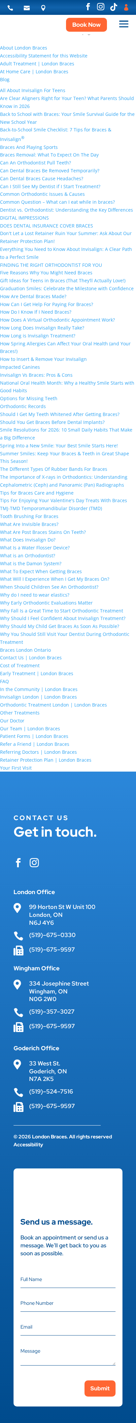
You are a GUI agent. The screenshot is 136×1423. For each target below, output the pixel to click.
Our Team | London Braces (30, 728)
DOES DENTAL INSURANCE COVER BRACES (46, 226)
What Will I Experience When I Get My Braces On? (54, 579)
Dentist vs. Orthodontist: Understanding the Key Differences (66, 210)
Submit (100, 1388)
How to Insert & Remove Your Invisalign (43, 359)
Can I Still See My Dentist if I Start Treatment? (50, 186)
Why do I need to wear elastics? (34, 595)
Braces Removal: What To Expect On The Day (49, 155)
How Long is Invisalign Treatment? (37, 335)
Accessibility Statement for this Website (43, 55)
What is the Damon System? (30, 563)
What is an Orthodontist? (27, 555)
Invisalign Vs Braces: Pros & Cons (36, 375)
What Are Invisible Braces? (29, 524)
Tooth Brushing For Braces (29, 516)
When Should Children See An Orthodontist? (49, 587)
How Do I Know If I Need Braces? (35, 312)
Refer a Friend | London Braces (34, 744)
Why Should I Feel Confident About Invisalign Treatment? (62, 618)
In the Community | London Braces (39, 689)
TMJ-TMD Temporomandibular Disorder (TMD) (51, 508)
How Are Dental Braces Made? (33, 296)
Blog (5, 79)
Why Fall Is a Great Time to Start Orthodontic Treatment (61, 610)
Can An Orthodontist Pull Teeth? (35, 162)
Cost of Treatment (20, 665)
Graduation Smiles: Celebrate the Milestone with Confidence (67, 288)
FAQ (4, 681)
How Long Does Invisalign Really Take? (42, 328)
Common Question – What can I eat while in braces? (57, 202)
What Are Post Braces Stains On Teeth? (43, 532)
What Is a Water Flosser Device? (35, 547)
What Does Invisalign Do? (27, 540)
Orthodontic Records (23, 406)
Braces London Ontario (25, 650)
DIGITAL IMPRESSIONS (24, 218)
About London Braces (23, 48)
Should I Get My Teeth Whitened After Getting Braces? (59, 414)
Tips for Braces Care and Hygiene (37, 493)
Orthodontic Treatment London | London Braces (53, 705)
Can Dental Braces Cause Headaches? (41, 178)
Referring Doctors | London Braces (38, 752)
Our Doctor (12, 720)
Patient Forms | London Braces (34, 736)
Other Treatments (20, 713)
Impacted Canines (20, 367)
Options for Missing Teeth (28, 398)
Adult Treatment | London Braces (37, 63)
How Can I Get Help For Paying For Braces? (46, 304)
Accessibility (28, 1144)
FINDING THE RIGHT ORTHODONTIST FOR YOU (51, 265)
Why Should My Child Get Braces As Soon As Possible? (59, 626)
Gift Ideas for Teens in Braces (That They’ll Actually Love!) (62, 280)
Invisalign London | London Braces (38, 697)
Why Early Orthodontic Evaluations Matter (46, 603)
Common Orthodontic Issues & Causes (42, 194)
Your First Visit (16, 768)
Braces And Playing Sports (29, 147)
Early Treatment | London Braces (36, 673)
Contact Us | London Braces (31, 657)
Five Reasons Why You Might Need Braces (46, 272)
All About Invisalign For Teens (32, 90)
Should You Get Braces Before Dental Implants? (52, 422)
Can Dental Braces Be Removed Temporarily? (49, 170)
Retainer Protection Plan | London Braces (45, 760)
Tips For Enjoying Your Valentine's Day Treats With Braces (63, 500)
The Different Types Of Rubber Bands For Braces (53, 469)
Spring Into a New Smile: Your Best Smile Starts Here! (59, 445)
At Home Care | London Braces (34, 71)
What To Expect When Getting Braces (41, 571)
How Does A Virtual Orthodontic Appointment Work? (57, 320)
